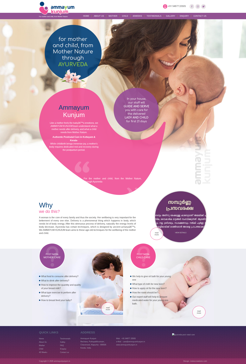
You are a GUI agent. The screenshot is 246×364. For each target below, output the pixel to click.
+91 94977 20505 (177, 6)
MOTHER (113, 16)
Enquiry (184, 16)
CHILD (125, 16)
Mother (42, 345)
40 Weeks (43, 352)
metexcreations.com (198, 361)
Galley (62, 342)
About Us (99, 16)
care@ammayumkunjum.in (134, 342)
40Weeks (137, 16)
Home (86, 16)
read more (157, 234)
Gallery (170, 16)
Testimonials (154, 16)
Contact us (199, 16)
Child (41, 349)
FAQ (62, 345)
